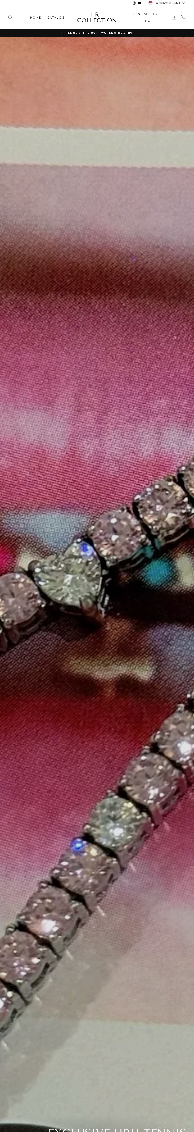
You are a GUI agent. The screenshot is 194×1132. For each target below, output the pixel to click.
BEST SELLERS (146, 14)
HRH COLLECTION (97, 17)
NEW (146, 21)
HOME (35, 17)
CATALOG (56, 17)
